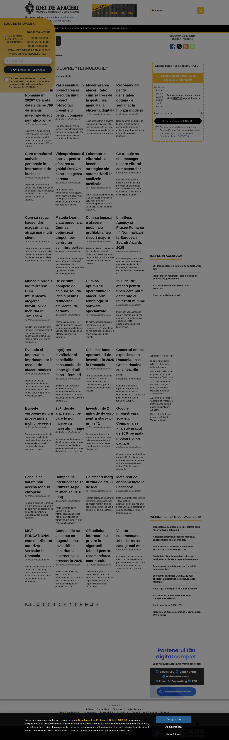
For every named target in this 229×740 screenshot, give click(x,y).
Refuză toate (173, 734)
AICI (77, 730)
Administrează (173, 726)
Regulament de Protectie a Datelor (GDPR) (102, 720)
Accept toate (174, 719)
